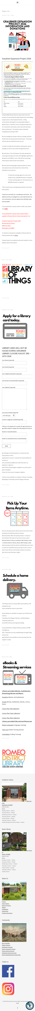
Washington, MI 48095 (7, 805)
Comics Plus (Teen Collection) (11, 713)
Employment (5, 911)
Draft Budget (5, 909)
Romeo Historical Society (8, 951)
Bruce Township (6, 943)
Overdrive (5, 697)
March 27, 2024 (5, 259)
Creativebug (5, 734)
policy (16, 235)
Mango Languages (7, 725)
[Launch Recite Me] (30, 1006)
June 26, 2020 (4, 569)
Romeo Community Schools (8, 949)
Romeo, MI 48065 (6, 854)
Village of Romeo (6, 945)
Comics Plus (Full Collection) (10, 709)
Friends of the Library (7, 913)
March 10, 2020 (5, 656)
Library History (5, 903)
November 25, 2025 (5, 15)
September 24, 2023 (6, 496)
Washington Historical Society (9, 953)
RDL (11, 259)
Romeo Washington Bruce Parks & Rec (11, 955)
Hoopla (4, 702)
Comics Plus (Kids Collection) (11, 718)
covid (8, 248)
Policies (4, 901)
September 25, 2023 (6, 309)
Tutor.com (5, 730)
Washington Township (7, 947)
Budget (4, 907)
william (12, 15)
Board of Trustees (6, 905)
